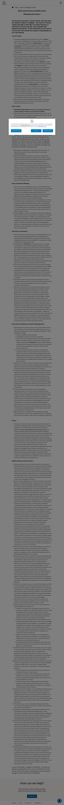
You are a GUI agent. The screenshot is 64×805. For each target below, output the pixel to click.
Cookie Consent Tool (16, 130)
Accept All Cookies (48, 130)
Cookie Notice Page (42, 126)
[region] (32, 127)
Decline (36, 130)
